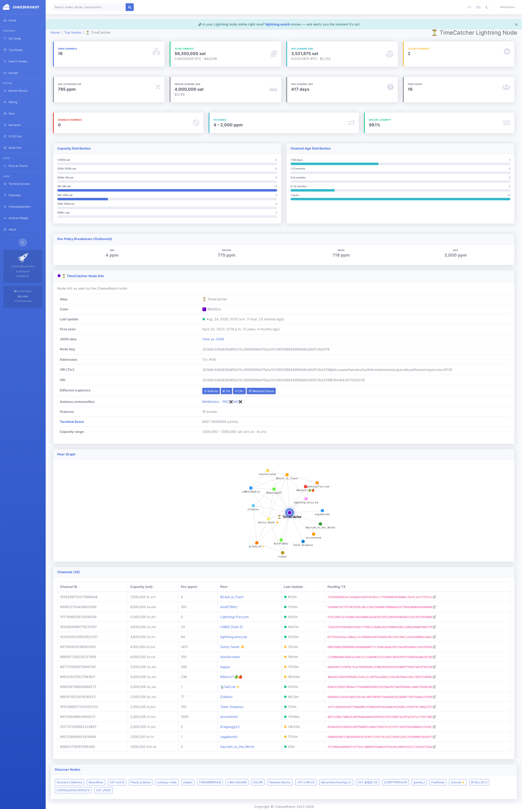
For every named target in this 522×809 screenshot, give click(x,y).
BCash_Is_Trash (231, 597)
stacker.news (230, 657)
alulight (187, 782)
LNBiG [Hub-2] (231, 627)
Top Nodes (72, 32)
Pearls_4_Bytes (140, 782)
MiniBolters (210, 402)
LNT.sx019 (117, 782)
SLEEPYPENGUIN (395, 782)
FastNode (438, 782)
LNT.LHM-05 (306, 782)
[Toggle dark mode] (487, 7)
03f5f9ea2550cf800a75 (73, 790)
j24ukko (226, 697)
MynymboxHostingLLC (336, 782)
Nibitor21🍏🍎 (231, 677)
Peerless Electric (280, 782)
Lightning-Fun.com (234, 617)
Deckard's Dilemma (69, 782)
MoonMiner (96, 782)
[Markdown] (478, 7)
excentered (229, 717)
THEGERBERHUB (210, 782)
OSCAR (258, 782)
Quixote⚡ (458, 782)
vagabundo (229, 737)
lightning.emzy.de (233, 637)
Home (55, 32)
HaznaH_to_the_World (237, 747)
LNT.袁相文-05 (368, 782)
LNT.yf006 (103, 790)
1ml (227, 391)
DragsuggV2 (230, 727)
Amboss (212, 391)
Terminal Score (72, 422)
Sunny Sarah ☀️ (232, 647)
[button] (508, 7)
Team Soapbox (231, 707)
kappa (225, 667)
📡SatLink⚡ (230, 687)
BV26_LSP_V (479, 782)
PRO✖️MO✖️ (232, 402)
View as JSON (213, 339)
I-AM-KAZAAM (237, 782)
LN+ (240, 391)
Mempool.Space (262, 391)
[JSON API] (469, 7)
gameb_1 (419, 782)
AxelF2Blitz (229, 607)
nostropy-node (167, 782)
